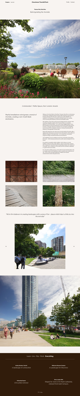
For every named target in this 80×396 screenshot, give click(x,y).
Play (37, 356)
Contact (73, 2)
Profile (67, 2)
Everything (49, 356)
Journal (12, 2)
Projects (7, 2)
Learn (29, 356)
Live (33, 356)
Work (42, 356)
